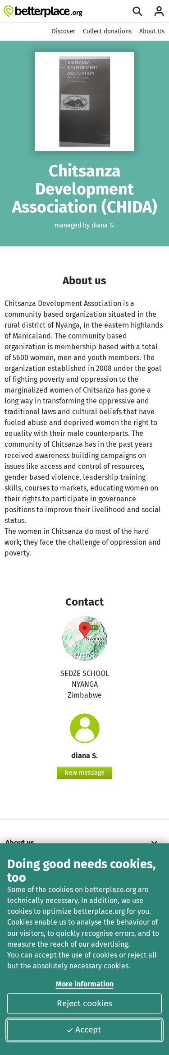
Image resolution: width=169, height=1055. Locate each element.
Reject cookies (84, 1003)
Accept (88, 1029)
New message (84, 773)
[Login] (159, 11)
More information (85, 984)
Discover (63, 31)
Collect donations (107, 31)
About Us (151, 31)
